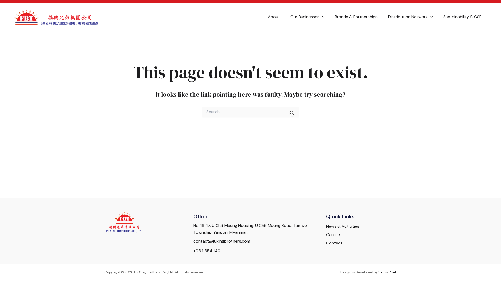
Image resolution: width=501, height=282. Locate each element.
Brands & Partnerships (356, 17)
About (274, 17)
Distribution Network (408, 17)
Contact (334, 243)
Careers (333, 234)
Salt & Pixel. (387, 272)
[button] (322, 17)
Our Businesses (304, 17)
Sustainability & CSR (462, 17)
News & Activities (342, 226)
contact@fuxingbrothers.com (221, 241)
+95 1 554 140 (206, 251)
